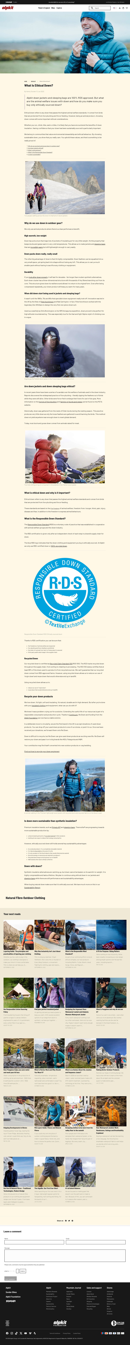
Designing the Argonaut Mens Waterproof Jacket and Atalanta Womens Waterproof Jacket (77, 1012)
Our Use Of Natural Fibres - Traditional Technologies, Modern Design (17, 1189)
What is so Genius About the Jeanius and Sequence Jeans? (78, 1071)
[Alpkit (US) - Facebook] (7, 1333)
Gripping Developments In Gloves (15, 1128)
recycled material (50, 836)
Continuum (73, 715)
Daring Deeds (70, 1306)
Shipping (89, 1301)
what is (6, 1271)
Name (6, 1238)
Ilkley (108, 1306)
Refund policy (50, 1309)
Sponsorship (50, 1304)
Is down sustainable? (34, 154)
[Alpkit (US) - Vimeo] (30, 1333)
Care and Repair (91, 1306)
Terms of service (51, 1306)
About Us (49, 1299)
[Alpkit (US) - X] (21, 1333)
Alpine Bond (90, 1294)
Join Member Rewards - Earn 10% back (115, 2)
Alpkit (8, 1288)
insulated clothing (39, 705)
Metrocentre (110, 1299)
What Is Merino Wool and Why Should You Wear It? (47, 1071)
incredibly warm (37, 247)
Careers (48, 1301)
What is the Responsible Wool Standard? (75, 952)
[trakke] (15, 2)
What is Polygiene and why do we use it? (109, 1010)
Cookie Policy (76, 1333)
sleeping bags (100, 244)
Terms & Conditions (55, 1333)
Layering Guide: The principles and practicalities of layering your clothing (17, 952)
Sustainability (50, 1294)
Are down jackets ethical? (35, 148)
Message (7, 1248)
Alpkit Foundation (13, 1297)
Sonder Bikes (11, 1292)
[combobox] (100, 8)
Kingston (109, 1311)
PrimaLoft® (56, 827)
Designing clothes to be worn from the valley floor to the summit (79, 1129)
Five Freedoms (55, 508)
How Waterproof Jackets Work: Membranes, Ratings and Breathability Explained (110, 1130)
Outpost (68, 1296)
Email (67, 1238)
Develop (33, 81)
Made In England (44, 8)
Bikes (53, 8)
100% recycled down (59, 546)
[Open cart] (123, 8)
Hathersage (110, 1291)
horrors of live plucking (48, 402)
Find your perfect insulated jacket (46, 1009)
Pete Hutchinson (47, 302)
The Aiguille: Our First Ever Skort (46, 1188)
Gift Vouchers (91, 1299)
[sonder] (9, 2)
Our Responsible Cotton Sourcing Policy (15, 1010)
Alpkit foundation (31, 718)
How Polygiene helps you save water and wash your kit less (17, 1071)
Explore (59, 8)
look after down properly (38, 277)
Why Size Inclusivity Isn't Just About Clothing (47, 952)
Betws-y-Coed (111, 1304)
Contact (89, 1291)
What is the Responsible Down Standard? (40, 152)
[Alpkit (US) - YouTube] (25, 1333)
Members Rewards (51, 1291)
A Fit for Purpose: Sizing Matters (108, 951)
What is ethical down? (34, 150)
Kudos (68, 1304)
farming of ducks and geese (71, 402)
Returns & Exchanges (93, 1304)
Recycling (89, 1309)
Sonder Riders (70, 1294)
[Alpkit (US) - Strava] (34, 1333)
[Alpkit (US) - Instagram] (11, 1333)
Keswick (109, 1296)
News (68, 1299)
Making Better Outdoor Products (107, 1070)
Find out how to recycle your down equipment (41, 751)
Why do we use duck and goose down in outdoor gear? (44, 146)
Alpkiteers (69, 1291)
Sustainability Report (32, 887)
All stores (109, 1314)
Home (25, 81)
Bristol (109, 1309)
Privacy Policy (66, 1333)
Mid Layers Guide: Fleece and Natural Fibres (47, 1129)
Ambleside (110, 1294)
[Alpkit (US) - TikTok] (16, 1333)
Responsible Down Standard (38, 524)
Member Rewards (92, 1296)
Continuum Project (51, 1296)
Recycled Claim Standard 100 (61, 664)
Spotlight (69, 1301)
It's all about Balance (72, 1188)
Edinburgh (110, 1301)
